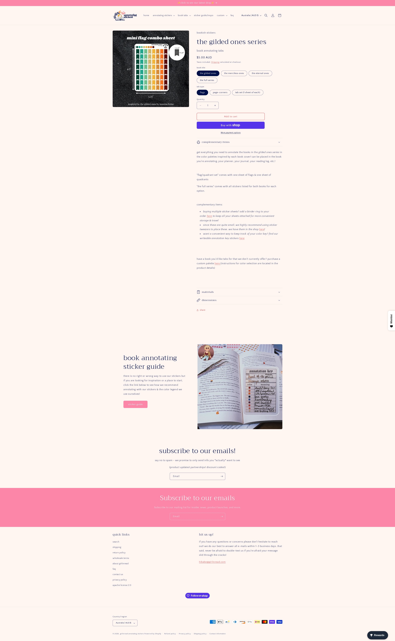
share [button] (202, 310)
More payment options (231, 133)
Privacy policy (185, 634)
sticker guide (135, 404)
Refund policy (170, 634)
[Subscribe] (221, 476)
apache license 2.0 (122, 585)
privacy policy (120, 580)
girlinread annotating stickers (132, 634)
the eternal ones (260, 73)
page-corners (220, 92)
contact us (118, 574)
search (116, 542)
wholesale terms (121, 558)
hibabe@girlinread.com (212, 562)
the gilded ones (208, 73)
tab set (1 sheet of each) (247, 92)
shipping (117, 547)
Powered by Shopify (152, 634)
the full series (207, 80)
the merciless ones (234, 73)
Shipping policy (200, 634)
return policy (119, 553)
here (209, 216)
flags (202, 92)
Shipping (215, 62)
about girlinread (121, 563)
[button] (163, 15)
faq (114, 569)
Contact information (218, 634)
